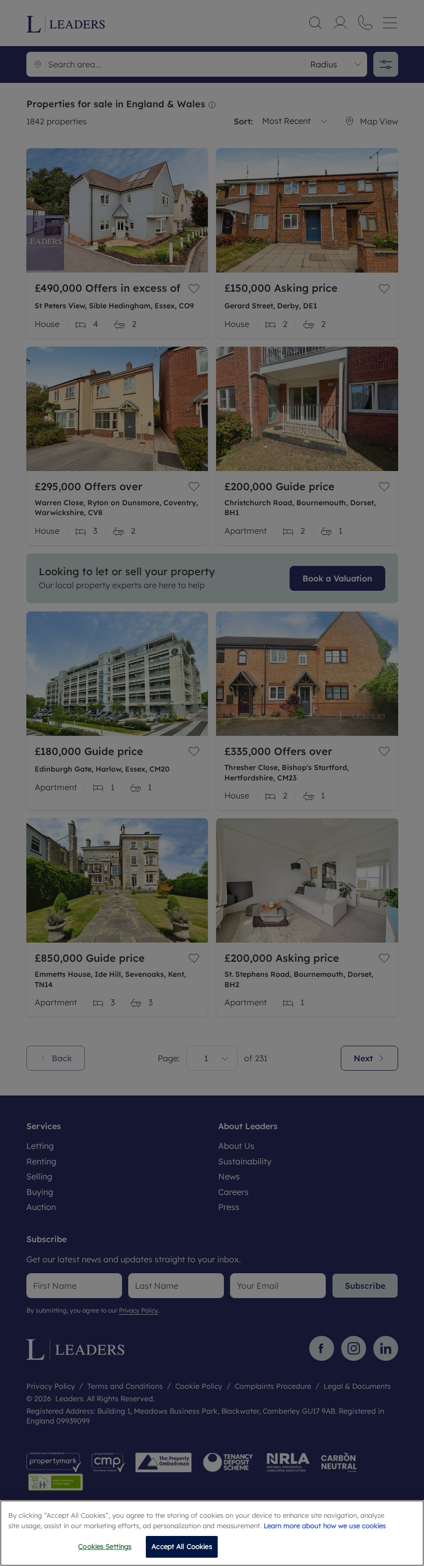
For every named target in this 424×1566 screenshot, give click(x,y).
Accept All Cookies (181, 1546)
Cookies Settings (104, 1546)
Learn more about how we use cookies (325, 1525)
